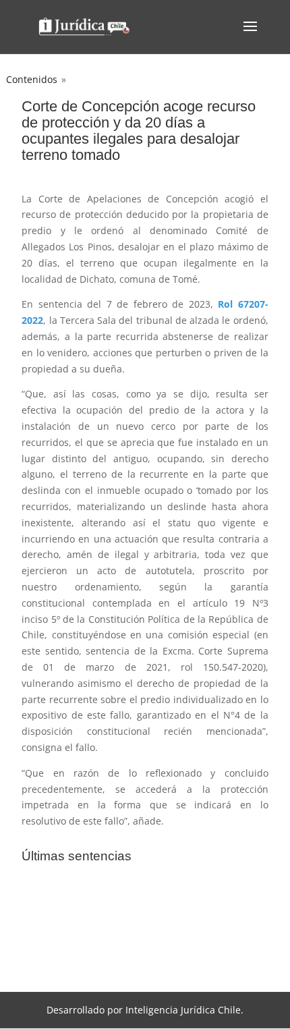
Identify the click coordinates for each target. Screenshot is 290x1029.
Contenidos (31, 79)
